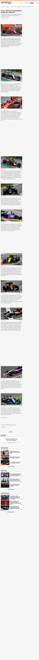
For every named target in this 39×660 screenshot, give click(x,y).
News (15, 6)
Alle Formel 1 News (11, 489)
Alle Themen (3, 427)
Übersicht (8, 6)
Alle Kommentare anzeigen (11, 442)
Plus (31, 3)
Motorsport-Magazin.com (6, 2)
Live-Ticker (19, 6)
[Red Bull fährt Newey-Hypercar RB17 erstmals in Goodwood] (11, 457)
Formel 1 (3, 6)
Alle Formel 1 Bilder (11, 466)
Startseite (10, 431)
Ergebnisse (28, 6)
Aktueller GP (24, 6)
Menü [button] (37, 3)
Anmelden (26, 3)
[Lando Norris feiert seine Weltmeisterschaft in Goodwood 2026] (11, 452)
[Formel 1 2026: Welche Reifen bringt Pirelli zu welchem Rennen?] (11, 485)
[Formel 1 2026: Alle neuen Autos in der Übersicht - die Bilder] (11, 462)
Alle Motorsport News (11, 512)
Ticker (21, 3)
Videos (12, 6)
